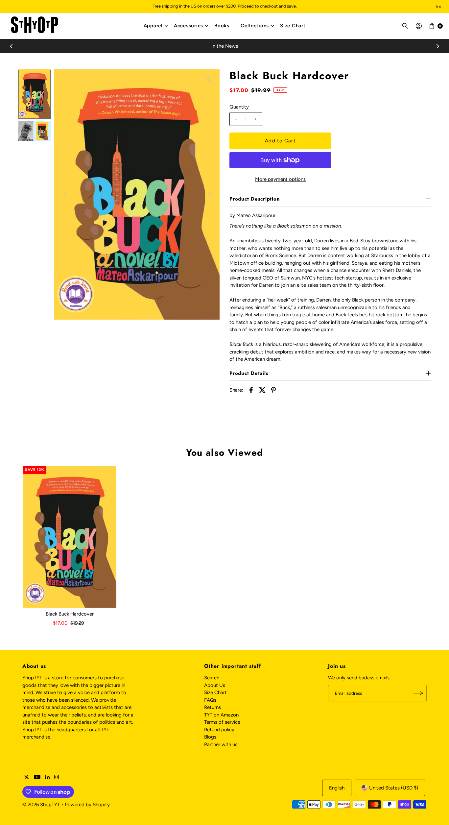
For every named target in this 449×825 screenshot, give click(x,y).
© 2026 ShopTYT (41, 805)
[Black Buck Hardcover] (69, 536)
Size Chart (293, 26)
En (438, 6)
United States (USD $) (393, 788)
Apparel (153, 26)
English (336, 788)
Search (211, 678)
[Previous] (11, 46)
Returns (212, 707)
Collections (255, 26)
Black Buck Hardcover (70, 614)
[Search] (405, 26)
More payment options (280, 179)
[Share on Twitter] (262, 390)
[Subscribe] (418, 693)
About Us (214, 685)
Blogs (210, 737)
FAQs (210, 700)
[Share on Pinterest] (273, 390)
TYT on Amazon (221, 715)
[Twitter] (26, 778)
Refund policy (219, 730)
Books (221, 26)
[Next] (437, 46)
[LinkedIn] (47, 778)
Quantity (239, 107)
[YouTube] (37, 778)
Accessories (188, 26)
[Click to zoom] (209, 80)
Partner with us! (221, 744)
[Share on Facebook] (251, 390)
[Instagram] (56, 778)
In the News (224, 46)
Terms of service (222, 722)
